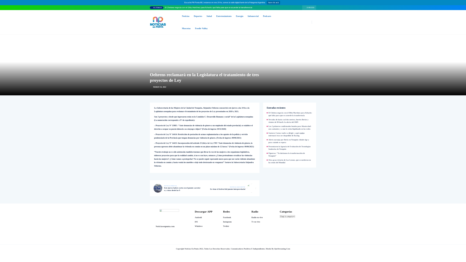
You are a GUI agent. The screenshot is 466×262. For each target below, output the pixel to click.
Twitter (226, 226)
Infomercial (253, 16)
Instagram (227, 222)
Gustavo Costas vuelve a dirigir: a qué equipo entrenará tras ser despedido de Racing (286, 134)
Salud (209, 16)
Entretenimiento (224, 16)
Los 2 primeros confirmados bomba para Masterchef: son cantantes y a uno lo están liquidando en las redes (289, 127)
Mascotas (186, 28)
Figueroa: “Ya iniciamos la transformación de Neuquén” (286, 154)
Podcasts (267, 16)
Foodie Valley (201, 28)
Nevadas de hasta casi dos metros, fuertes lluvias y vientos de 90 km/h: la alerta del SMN (288, 121)
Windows (199, 226)
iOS (196, 222)
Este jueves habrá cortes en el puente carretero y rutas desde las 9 (182, 189)
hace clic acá (273, 2)
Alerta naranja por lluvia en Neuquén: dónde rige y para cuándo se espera (288, 141)
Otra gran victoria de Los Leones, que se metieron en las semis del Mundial (289, 161)
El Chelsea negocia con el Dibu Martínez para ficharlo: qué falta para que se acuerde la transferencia (208, 7)
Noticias (185, 16)
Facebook (227, 217)
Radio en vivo (257, 217)
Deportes (198, 16)
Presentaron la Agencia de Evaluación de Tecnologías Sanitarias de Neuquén (289, 148)
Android (198, 217)
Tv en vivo (255, 222)
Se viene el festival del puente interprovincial (227, 189)
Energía (239, 16)
